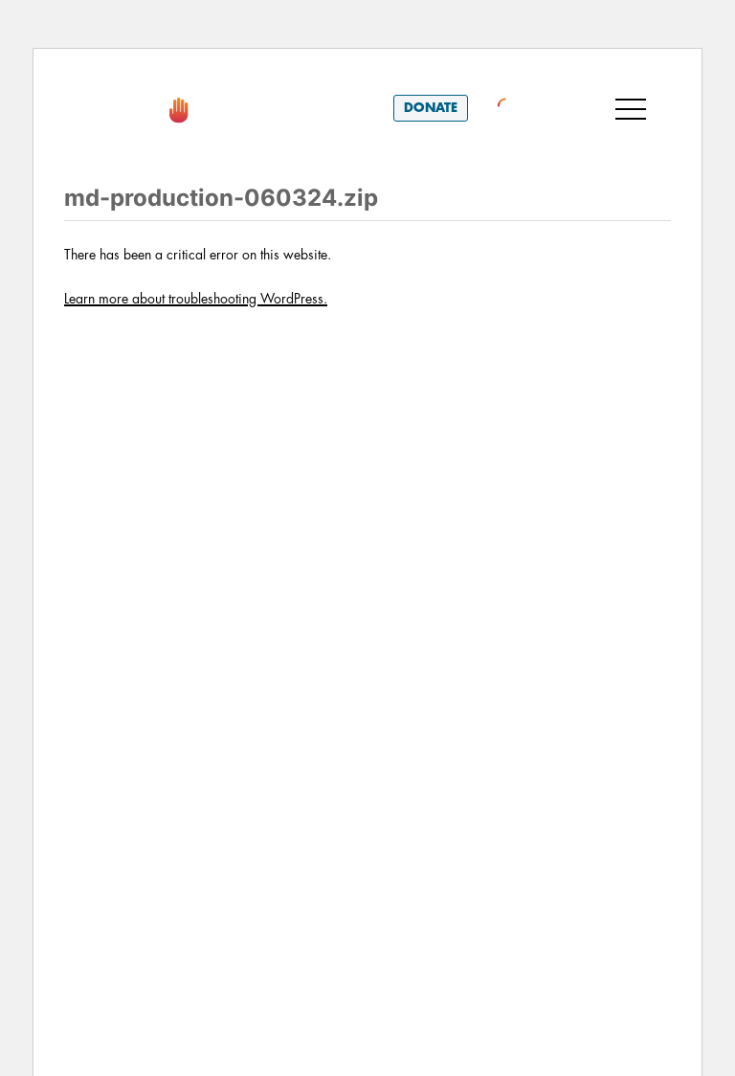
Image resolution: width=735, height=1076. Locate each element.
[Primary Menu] (631, 108)
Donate (430, 107)
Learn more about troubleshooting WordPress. (195, 298)
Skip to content (136, 75)
